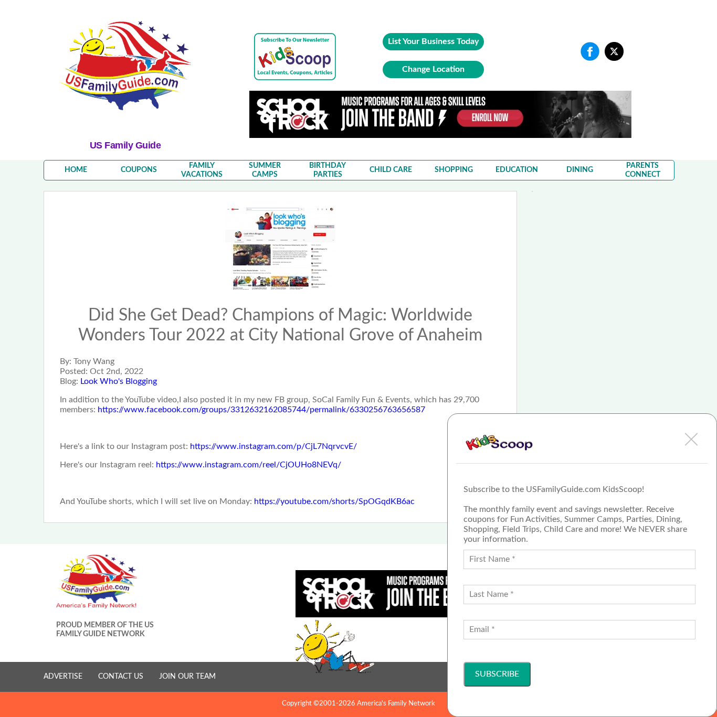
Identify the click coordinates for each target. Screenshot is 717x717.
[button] (691, 439)
